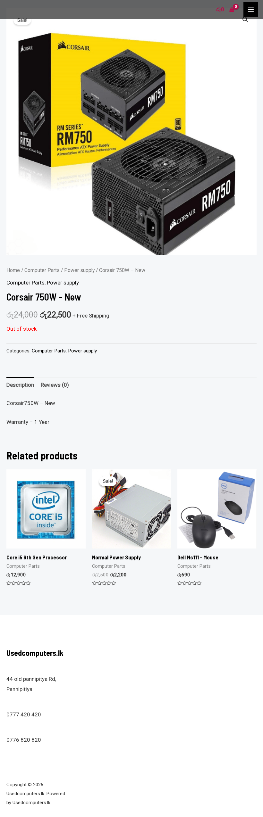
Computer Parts (42, 270)
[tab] (20, 385)
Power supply (79, 270)
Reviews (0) (55, 385)
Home (13, 270)
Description (20, 385)
